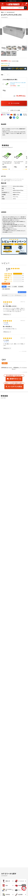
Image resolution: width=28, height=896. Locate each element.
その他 (8, 180)
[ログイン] (22, 4)
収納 (5, 180)
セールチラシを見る (14, 385)
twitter (10, 117)
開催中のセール (14, 377)
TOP (2, 179)
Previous (1, 31)
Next (27, 31)
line (17, 117)
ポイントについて (9, 63)
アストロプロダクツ (4, 17)
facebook (14, 117)
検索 (25, 7)
